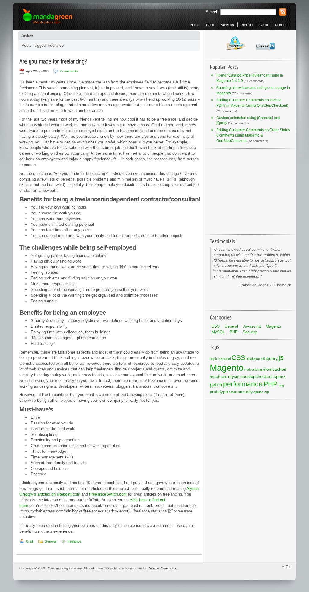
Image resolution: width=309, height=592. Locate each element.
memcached (274, 369)
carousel (224, 359)
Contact (280, 25)
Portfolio (247, 25)
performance (243, 384)
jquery (272, 358)
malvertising (253, 369)
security (245, 391)
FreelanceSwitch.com (108, 494)
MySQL (218, 332)
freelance (74, 541)
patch (216, 385)
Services (227, 25)
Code (210, 25)
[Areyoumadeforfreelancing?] (53, 61)
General (50, 541)
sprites (258, 392)
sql (266, 392)
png (281, 385)
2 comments (69, 71)
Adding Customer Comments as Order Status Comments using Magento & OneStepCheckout (253, 135)
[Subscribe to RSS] (282, 12)
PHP (234, 332)
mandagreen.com (47, 15)
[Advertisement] (247, 190)
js (281, 357)
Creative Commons (162, 568)
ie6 (263, 359)
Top (288, 566)
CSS (216, 326)
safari (233, 392)
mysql (233, 376)
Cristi (29, 541)
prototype (219, 391)
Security (250, 332)
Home (194, 25)
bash (213, 359)
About (264, 25)
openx (279, 376)
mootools (218, 376)
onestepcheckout (256, 376)
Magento (273, 326)
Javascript (252, 326)
